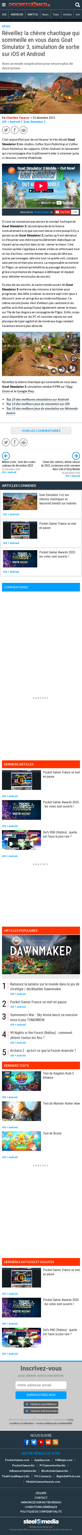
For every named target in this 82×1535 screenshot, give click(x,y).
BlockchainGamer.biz (54, 1470)
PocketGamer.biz (23, 1465)
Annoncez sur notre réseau (41, 1502)
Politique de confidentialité (41, 1511)
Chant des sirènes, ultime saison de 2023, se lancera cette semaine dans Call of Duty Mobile (60, 465)
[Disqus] (41, 641)
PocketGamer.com (17, 1460)
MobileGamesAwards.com (43, 1481)
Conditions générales (41, 1507)
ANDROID (17, 14)
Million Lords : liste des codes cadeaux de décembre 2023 (19, 463)
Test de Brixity (52, 1133)
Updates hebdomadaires (44, 1410)
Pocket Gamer (41, 212)
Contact (41, 1497)
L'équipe (41, 1493)
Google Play (25, 391)
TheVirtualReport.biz (15, 1476)
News (45, 14)
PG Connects (43, 1476)
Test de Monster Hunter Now (61, 1103)
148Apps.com (63, 1460)
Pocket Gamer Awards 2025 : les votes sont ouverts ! (57, 554)
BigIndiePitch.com (68, 1476)
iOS (4, 14)
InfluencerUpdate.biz (22, 1470)
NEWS (6, 26)
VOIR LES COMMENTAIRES (41, 430)
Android (15, 122)
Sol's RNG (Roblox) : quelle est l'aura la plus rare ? (60, 834)
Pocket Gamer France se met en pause (38, 1002)
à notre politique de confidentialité (54, 1423)
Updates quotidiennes (43, 1404)
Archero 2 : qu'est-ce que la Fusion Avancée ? (43, 1050)
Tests (56, 14)
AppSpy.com (42, 1460)
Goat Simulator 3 (34, 122)
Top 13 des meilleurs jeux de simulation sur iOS (37, 404)
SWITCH (32, 14)
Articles (67, 14)
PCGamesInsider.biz (52, 1465)
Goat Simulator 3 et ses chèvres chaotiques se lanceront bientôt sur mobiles (57, 499)
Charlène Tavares (17, 118)
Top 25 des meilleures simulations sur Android (37, 399)
